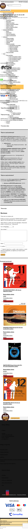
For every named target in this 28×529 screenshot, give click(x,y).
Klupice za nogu (13, 76)
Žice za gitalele (10, 65)
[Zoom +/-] (0, 527)
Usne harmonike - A (14, 107)
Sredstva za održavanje (12, 101)
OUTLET (8, 121)
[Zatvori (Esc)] (5, 527)
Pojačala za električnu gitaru (13, 68)
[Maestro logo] (24, 505)
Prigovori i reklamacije (7, 480)
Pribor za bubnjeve (14, 117)
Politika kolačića (4, 454)
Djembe (11, 115)
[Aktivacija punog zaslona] (2, 527)
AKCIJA (5, 17)
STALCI (8, 93)
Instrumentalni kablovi (14, 89)
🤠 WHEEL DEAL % (8, 16)
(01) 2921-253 (9, 434)
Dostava (4, 475)
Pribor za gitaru (10, 73)
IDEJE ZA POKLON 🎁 (8, 13)
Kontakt (3, 433)
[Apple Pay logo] (19, 510)
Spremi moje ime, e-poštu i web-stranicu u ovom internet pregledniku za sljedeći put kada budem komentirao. (14, 251)
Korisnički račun (3, 449)
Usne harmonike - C (14, 106)
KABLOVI (8, 87)
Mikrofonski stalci (13, 99)
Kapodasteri (12, 75)
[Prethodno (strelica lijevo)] (0, 528)
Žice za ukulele (10, 62)
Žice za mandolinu (10, 63)
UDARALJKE (9, 110)
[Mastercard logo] (18, 505)
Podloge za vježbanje (17, 120)
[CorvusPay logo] (15, 514)
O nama (3, 430)
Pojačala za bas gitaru (11, 70)
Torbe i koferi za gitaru (14, 82)
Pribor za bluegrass (11, 84)
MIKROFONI (9, 86)
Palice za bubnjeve (17, 118)
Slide (10, 79)
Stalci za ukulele (13, 96)
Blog (3, 485)
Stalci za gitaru (13, 80)
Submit (2, 254)
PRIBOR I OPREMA (7, 72)
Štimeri (8, 100)
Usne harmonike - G (14, 108)
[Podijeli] (3, 527)
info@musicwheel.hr (9, 2)
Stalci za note (12, 97)
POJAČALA (5, 66)
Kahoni (11, 111)
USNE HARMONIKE (10, 104)
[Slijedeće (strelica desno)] (2, 528)
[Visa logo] (9, 505)
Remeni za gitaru (13, 77)
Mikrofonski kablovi (14, 90)
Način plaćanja (5, 477)
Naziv (2, 243)
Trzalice (11, 83)
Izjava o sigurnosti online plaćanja (7, 463)
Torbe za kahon (16, 114)
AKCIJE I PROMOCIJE (8, 14)
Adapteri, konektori (11, 92)
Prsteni (8, 123)
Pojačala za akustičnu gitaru (13, 69)
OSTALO (5, 103)
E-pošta (3, 246)
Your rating (3, 226)
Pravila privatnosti (4, 452)
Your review (4, 229)
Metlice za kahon (16, 113)
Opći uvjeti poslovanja (7, 482)
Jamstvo (2, 457)
